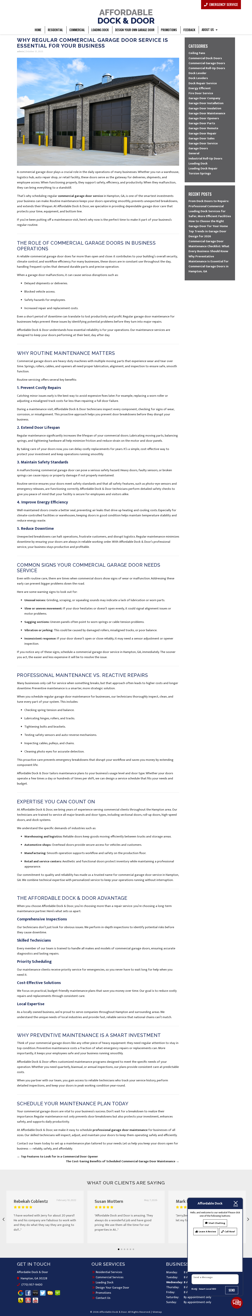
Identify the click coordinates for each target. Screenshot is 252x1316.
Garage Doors (198, 148)
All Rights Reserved (139, 1312)
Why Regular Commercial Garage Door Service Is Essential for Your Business (92, 43)
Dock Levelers (198, 78)
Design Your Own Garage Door (134, 30)
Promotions (169, 30)
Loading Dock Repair (203, 168)
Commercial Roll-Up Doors (207, 68)
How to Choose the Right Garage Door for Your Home (208, 224)
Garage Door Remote (203, 128)
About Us (208, 29)
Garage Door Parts (202, 123)
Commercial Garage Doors (207, 63)
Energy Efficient (200, 88)
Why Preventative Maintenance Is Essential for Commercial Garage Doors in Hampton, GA (209, 264)
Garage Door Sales (202, 138)
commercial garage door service (80, 196)
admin (20, 51)
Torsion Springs (200, 173)
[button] (118, 1249)
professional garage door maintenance (120, 1130)
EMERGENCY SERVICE (223, 4)
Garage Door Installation (206, 103)
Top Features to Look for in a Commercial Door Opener (57, 1156)
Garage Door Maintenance (207, 113)
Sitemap (157, 1312)
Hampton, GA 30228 (34, 1278)
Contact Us (103, 1298)
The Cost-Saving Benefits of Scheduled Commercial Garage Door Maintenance (122, 1161)
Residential (55, 30)
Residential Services (109, 1272)
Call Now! (230, 1232)
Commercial (77, 30)
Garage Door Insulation (205, 108)
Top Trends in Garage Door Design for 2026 (207, 234)
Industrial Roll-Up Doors (205, 158)
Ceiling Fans (197, 53)
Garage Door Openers (204, 118)
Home (38, 30)
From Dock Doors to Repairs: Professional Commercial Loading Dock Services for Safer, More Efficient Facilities (210, 209)
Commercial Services (109, 1277)
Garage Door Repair (202, 133)
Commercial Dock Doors (205, 58)
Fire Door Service (201, 93)
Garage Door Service (203, 143)
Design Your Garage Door (112, 1287)
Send (232, 1290)
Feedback (189, 30)
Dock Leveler (197, 73)
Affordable (126, 16)
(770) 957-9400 (31, 1284)
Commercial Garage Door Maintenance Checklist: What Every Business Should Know (209, 246)
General (194, 153)
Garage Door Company (204, 98)
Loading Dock (100, 30)
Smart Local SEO (207, 1289)
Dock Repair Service (203, 83)
